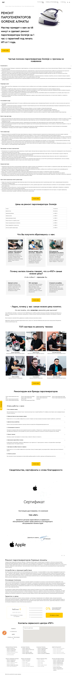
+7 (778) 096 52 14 (62, 2)
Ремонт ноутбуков (11, 648)
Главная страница (8, 6)
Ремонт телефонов (11, 661)
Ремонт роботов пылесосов (28, 649)
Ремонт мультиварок (42, 652)
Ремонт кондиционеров (58, 663)
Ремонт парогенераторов (16, 6)
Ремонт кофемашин (42, 649)
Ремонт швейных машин (27, 652)
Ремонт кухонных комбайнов (44, 653)
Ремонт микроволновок (43, 648)
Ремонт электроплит (57, 667)
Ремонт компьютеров (11, 649)
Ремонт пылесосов (26, 648)
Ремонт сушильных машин (58, 661)
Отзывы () (1, 404)
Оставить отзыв (54, 615)
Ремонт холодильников (58, 662)
